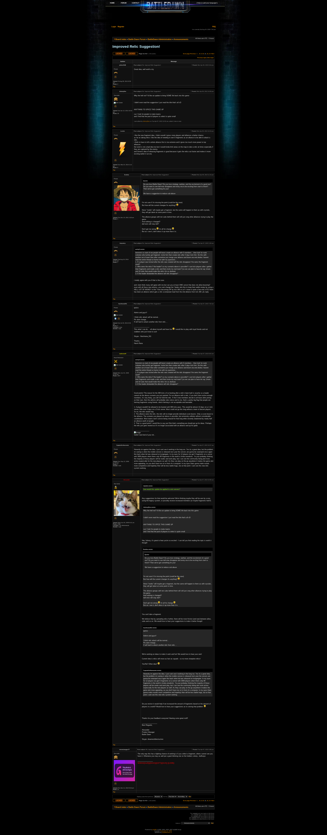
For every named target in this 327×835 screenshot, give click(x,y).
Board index (120, 39)
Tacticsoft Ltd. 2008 (166, 831)
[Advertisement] (165, 19)
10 (203, 53)
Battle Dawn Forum (137, 39)
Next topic (211, 57)
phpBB (154, 829)
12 (207, 53)
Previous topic (201, 57)
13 (210, 53)
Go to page (186, 53)
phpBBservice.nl (167, 832)
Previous (193, 53)
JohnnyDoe (146, 121)
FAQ (214, 27)
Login (114, 27)
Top (114, 86)
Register (121, 27)
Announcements (181, 39)
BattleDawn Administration (160, 39)
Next (212, 53)
